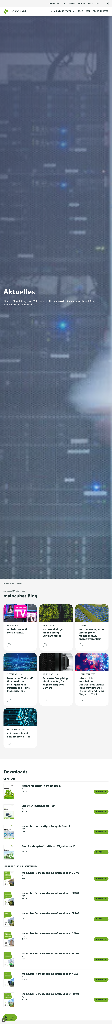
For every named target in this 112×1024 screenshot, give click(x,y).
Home (6, 583)
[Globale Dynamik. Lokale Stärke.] (9, 645)
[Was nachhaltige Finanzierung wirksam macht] (45, 645)
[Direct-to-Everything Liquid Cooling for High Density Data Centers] (45, 700)
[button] (62, 11)
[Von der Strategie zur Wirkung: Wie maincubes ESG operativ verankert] (81, 645)
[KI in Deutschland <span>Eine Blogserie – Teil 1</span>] (9, 743)
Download (101, 791)
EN (107, 3)
